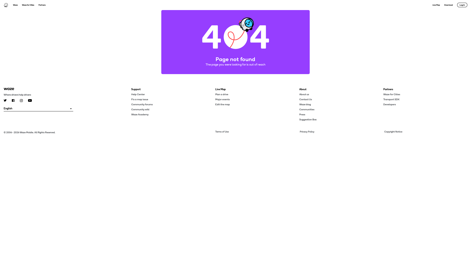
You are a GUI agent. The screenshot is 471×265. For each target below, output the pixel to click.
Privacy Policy (307, 131)
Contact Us (305, 99)
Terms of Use (222, 131)
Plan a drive (221, 94)
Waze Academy (140, 114)
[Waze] (9, 89)
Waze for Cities (28, 5)
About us (304, 94)
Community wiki (140, 109)
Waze (15, 5)
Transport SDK (391, 99)
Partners (42, 5)
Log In (462, 5)
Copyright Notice (393, 131)
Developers (389, 104)
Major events (222, 99)
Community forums (142, 104)
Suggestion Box (308, 119)
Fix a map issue (139, 99)
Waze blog (305, 104)
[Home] (6, 5)
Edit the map (222, 104)
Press (302, 114)
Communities (306, 109)
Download (448, 5)
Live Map (436, 5)
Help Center (138, 94)
